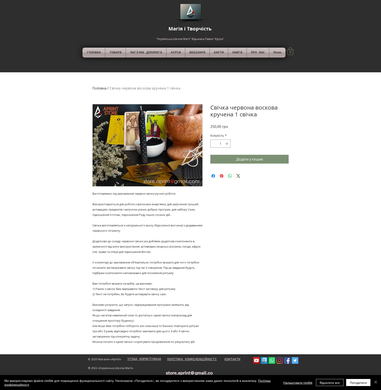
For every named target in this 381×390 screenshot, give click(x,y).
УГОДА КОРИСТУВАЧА (144, 359)
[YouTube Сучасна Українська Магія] (256, 360)
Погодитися (358, 382)
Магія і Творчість (190, 28)
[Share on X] (238, 176)
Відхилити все (330, 382)
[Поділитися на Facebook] (213, 176)
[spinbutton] (220, 143)
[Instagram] (279, 360)
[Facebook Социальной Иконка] (287, 360)
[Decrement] (214, 143)
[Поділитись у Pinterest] (221, 176)
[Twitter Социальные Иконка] (295, 360)
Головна (99, 88)
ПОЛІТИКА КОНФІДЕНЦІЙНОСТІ (192, 359)
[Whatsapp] (272, 360)
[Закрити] (375, 382)
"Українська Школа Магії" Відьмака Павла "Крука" (190, 39)
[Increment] (227, 143)
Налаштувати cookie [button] (297, 382)
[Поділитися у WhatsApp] (230, 176)
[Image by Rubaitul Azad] (264, 360)
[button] (290, 51)
